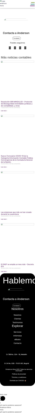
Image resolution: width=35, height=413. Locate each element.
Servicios (17, 332)
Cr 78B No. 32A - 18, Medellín (16, 354)
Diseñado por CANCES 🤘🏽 (18, 380)
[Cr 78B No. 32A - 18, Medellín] (17, 351)
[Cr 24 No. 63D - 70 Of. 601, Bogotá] (17, 360)
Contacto (17, 343)
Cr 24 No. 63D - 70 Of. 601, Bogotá (16, 363)
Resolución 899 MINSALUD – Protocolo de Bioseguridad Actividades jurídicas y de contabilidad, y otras (16, 104)
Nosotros (17, 315)
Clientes (17, 319)
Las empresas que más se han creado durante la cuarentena (16, 213)
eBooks (17, 339)
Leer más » (4, 110)
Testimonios (18, 322)
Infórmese (17, 336)
